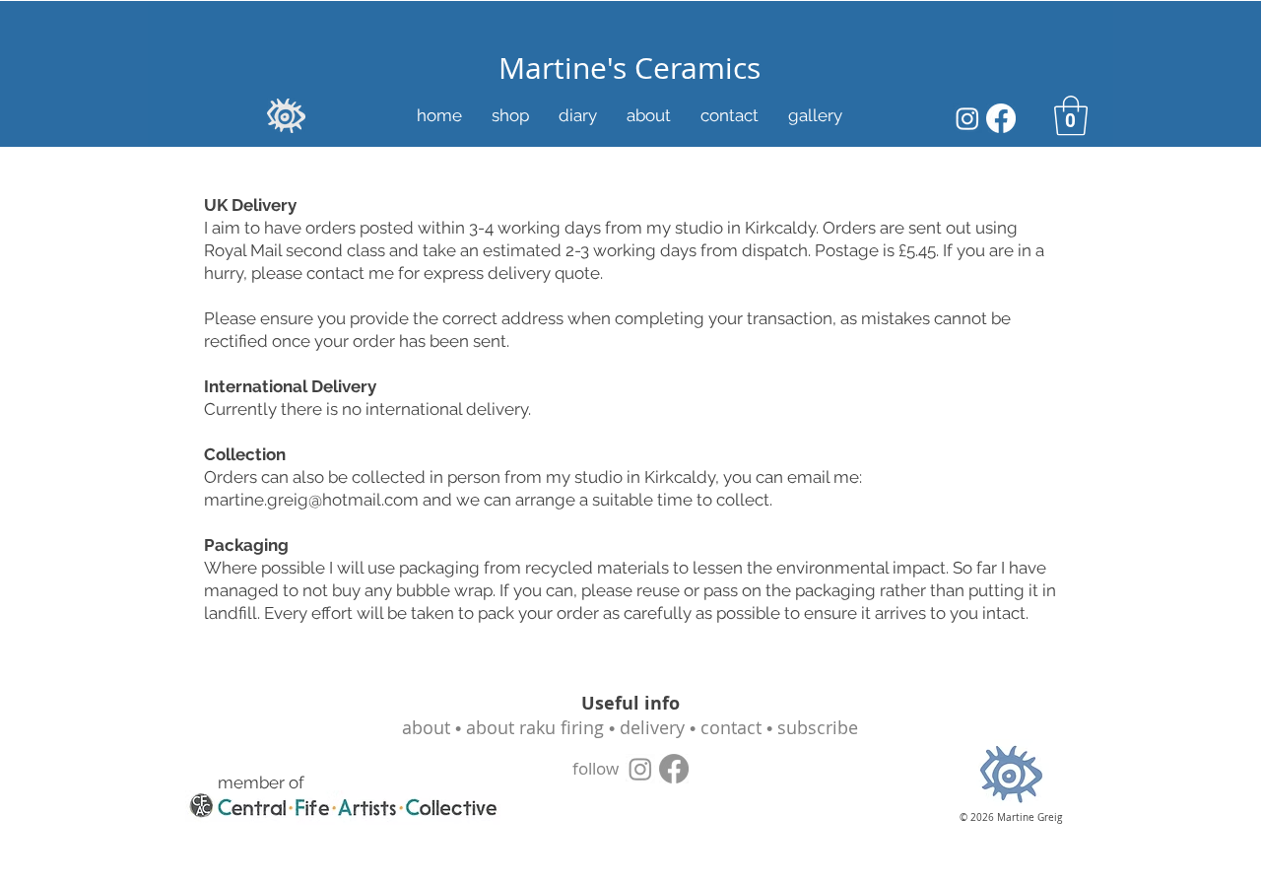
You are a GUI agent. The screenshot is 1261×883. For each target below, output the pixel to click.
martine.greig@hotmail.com (311, 499)
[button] (1071, 115)
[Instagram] (967, 118)
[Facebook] (1001, 118)
